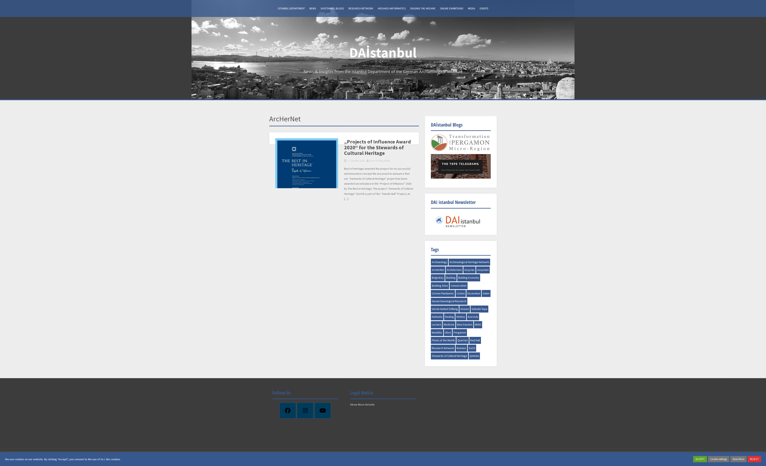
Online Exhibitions (451, 8)
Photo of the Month (443, 340)
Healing (449, 317)
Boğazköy (438, 277)
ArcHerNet (438, 270)
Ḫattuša (474, 356)
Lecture (436, 324)
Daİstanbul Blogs (332, 8)
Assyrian (469, 270)
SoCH (472, 348)
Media (471, 8)
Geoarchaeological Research (449, 301)
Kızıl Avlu (473, 317)
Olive (448, 332)
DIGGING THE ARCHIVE (422, 8)
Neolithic (437, 332)
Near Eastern (464, 324)
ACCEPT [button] (700, 459)
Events (484, 8)
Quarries (462, 340)
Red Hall (475, 340)
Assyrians (483, 270)
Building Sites (440, 285)
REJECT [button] (754, 459)
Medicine (449, 324)
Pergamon (460, 332)
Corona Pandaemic (443, 293)
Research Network (360, 8)
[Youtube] (322, 411)
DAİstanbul (383, 52)
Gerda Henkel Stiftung (445, 309)
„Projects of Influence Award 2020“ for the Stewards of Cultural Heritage (377, 147)
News (312, 8)
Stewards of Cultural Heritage (449, 356)
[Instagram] (305, 411)
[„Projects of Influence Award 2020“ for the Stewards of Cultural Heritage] (306, 182)
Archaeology (439, 262)
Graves (464, 309)
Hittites (460, 317)
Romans (461, 348)
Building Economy (468, 277)
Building (451, 277)
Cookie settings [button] (718, 459)
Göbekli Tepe (479, 309)
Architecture (454, 270)
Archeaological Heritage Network (469, 262)
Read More (738, 459)
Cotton (461, 293)
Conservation (459, 285)
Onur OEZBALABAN (379, 160)
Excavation (473, 293)
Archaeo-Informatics (392, 8)
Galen (486, 293)
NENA (478, 324)
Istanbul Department (291, 8)
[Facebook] (287, 411)
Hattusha (437, 317)
